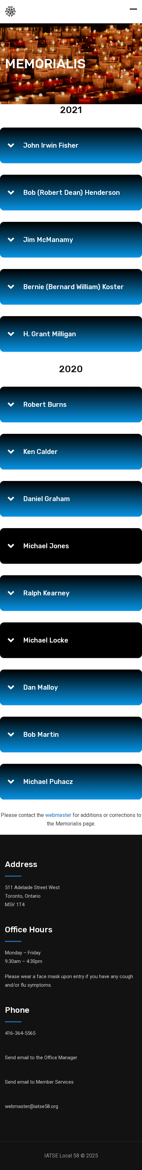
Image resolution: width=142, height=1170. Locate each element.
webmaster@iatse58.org (31, 1106)
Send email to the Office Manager (41, 1058)
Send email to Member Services (39, 1082)
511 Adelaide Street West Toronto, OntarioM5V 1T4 (32, 896)
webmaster (58, 815)
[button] (71, 145)
